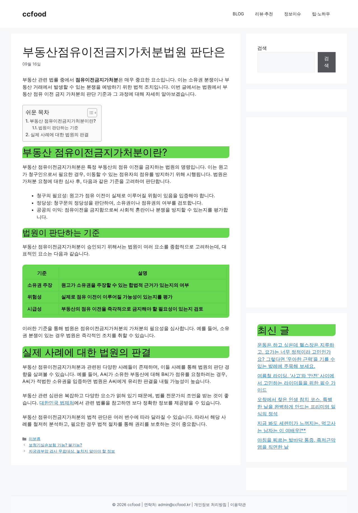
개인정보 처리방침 (210, 504)
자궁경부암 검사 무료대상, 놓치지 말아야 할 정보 (72, 451)
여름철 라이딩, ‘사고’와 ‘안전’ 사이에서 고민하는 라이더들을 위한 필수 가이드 (296, 383)
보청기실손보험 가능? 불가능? (55, 445)
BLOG (238, 14)
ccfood (34, 14)
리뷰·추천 (264, 14)
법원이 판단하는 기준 (58, 127)
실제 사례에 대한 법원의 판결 (59, 134)
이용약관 (238, 504)
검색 (262, 48)
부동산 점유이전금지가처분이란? (63, 121)
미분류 (35, 438)
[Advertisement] (296, 212)
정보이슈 (292, 14)
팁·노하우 (321, 14)
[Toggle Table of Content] (89, 112)
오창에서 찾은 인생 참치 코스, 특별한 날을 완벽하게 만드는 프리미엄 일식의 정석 (296, 406)
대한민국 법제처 (56, 403)
